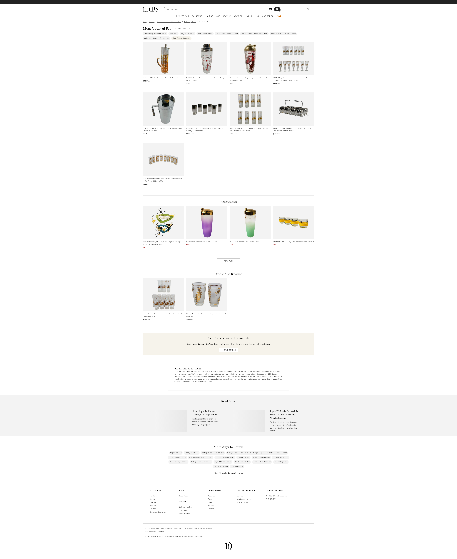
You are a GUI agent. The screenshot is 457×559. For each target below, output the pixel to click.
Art (218, 16)
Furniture (197, 16)
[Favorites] (308, 9)
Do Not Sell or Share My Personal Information (198, 528)
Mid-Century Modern (190, 22)
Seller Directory (184, 513)
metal (267, 371)
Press (210, 499)
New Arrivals (182, 16)
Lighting (209, 16)
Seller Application (185, 507)
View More (228, 261)
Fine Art (153, 502)
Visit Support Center (244, 499)
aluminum (276, 371)
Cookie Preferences (150, 532)
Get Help (240, 496)
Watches (238, 16)
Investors (211, 505)
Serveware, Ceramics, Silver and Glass (169, 22)
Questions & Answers (158, 512)
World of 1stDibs (265, 16)
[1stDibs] (150, 9)
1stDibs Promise (242, 502)
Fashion (249, 16)
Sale (279, 16)
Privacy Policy (178, 528)
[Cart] (312, 9)
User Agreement (166, 528)
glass (263, 371)
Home (145, 22)
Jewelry (227, 16)
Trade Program (184, 496)
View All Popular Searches (228, 473)
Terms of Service (194, 536)
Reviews (211, 509)
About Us (211, 496)
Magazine (276, 496)
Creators (153, 509)
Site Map (161, 532)
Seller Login (183, 510)
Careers (210, 502)
